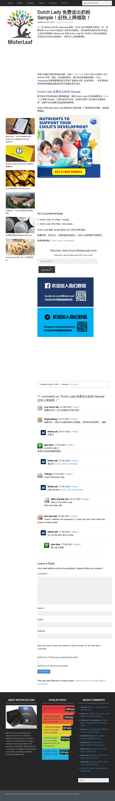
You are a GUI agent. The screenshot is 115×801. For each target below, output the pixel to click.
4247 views (64, 752)
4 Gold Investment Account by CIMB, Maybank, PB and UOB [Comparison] (52, 742)
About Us (64, 3)
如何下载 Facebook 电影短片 (54, 709)
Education (53, 3)
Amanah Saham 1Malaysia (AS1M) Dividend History (94, 723)
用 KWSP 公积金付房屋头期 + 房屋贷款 (51, 754)
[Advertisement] (20, 81)
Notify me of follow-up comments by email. (57, 657)
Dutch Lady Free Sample (62, 240)
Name (40, 608)
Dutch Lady (78, 74)
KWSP (19, 3)
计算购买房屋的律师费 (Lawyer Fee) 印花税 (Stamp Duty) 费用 (52, 730)
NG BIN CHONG (86, 768)
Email (40, 619)
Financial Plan (68, 22)
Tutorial (42, 3)
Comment (42, 573)
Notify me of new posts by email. (52, 665)
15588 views (70, 709)
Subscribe (45, 270)
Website (41, 631)
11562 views (68, 717)
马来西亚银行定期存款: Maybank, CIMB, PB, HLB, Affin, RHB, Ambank (53, 719)
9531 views (67, 728)
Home (10, 3)
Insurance (30, 3)
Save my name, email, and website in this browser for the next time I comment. (69, 647)
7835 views (66, 739)
